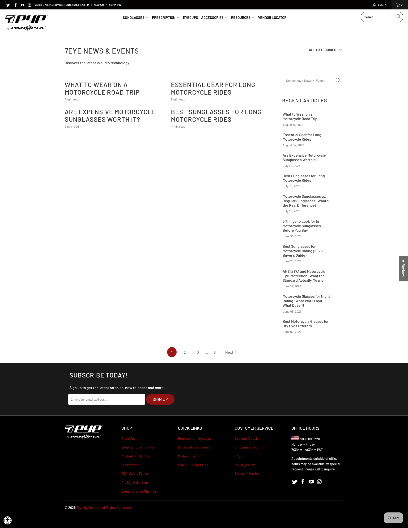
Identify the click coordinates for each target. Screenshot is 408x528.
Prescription (164, 17)
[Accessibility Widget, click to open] (7, 520)
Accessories (212, 17)
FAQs (238, 456)
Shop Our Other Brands (138, 447)
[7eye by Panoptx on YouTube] (22, 4)
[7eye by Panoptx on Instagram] (29, 4)
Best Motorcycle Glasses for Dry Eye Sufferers (306, 323)
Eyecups (190, 17)
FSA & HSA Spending (193, 465)
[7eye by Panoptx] (26, 23)
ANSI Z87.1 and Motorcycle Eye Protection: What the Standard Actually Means (304, 275)
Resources (241, 17)
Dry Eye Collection (134, 483)
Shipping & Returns (249, 447)
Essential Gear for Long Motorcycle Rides (213, 88)
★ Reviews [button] (403, 268)
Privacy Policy (245, 465)
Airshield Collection (135, 456)
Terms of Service (247, 474)
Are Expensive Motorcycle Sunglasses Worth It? (110, 115)
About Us (128, 438)
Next (229, 352)
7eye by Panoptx (88, 508)
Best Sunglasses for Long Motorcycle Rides (216, 115)
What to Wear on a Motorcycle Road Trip (102, 88)
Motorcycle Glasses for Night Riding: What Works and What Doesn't (306, 300)
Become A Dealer (247, 438)
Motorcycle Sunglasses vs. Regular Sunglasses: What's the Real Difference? (306, 200)
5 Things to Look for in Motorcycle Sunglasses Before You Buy (302, 225)
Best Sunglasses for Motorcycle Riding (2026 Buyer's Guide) (303, 250)
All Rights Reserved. (117, 508)
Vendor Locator (272, 17)
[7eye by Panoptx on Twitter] (8, 4)
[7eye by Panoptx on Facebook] (15, 4)
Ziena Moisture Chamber (139, 491)
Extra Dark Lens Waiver (195, 447)
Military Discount (190, 456)
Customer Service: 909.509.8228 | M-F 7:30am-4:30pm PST (79, 4)
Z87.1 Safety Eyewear (136, 474)
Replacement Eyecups (194, 438)
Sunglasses (134, 17)
